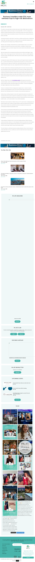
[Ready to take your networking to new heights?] (25, 508)
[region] (17, 11)
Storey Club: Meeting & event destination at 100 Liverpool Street (13, 161)
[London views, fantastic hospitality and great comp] (10, 493)
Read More (21, 560)
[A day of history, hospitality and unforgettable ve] (10, 523)
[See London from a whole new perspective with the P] (10, 416)
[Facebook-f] (15, 551)
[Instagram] (16, 551)
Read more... (3, 163)
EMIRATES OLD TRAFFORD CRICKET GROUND (17, 357)
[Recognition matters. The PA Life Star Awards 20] (10, 432)
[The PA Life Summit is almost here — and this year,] (25, 416)
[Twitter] (18, 551)
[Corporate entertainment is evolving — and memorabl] (25, 432)
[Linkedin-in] (19, 551)
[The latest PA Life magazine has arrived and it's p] (25, 477)
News (6, 140)
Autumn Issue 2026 (17, 318)
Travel (9, 140)
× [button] (34, 545)
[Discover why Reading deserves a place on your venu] (25, 493)
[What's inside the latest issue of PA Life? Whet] (25, 462)
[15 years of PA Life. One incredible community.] (10, 477)
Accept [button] (17, 560)
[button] (33, 1)
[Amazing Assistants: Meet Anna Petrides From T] (10, 462)
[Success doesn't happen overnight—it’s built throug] (10, 508)
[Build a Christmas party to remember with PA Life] (10, 447)
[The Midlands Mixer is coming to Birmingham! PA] (25, 447)
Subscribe (28, 557)
